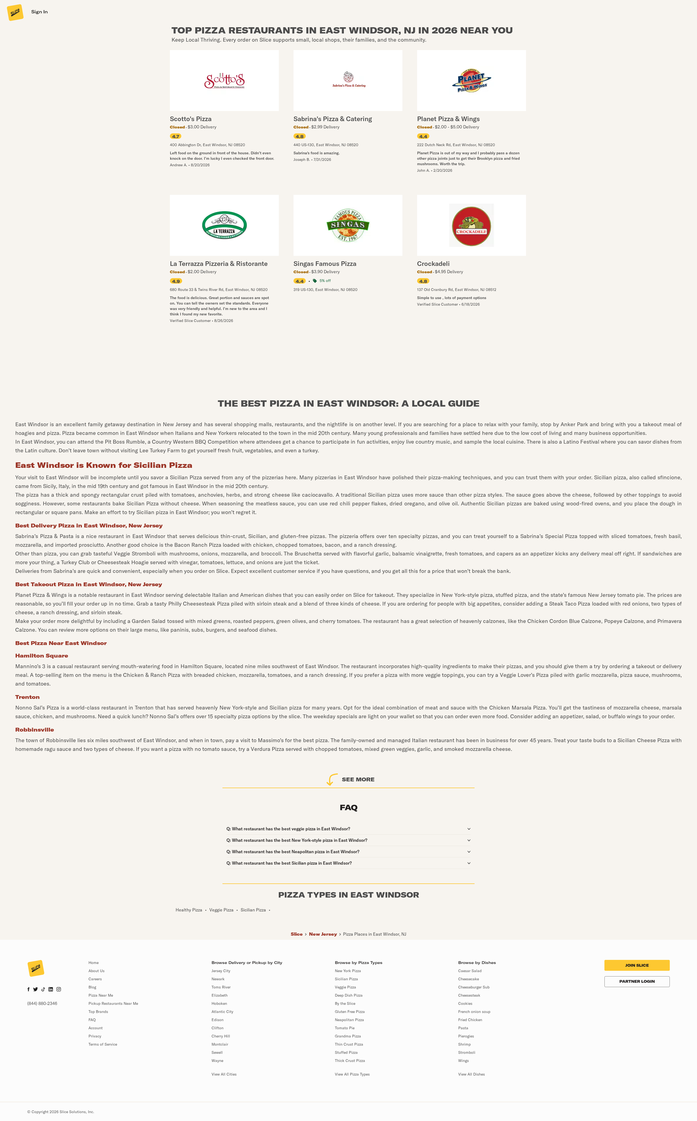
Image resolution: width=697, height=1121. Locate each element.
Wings (463, 1060)
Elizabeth (220, 995)
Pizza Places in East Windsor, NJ (374, 934)
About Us (96, 970)
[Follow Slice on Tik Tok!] (43, 990)
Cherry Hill (221, 1036)
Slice (297, 934)
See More (358, 779)
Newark (218, 978)
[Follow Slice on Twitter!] (35, 990)
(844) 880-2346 (42, 1003)
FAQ (92, 1019)
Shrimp (464, 1044)
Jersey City (221, 970)
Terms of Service (102, 1044)
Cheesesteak (469, 995)
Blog (92, 987)
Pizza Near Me (100, 995)
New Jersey (323, 934)
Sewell (217, 1052)
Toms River (221, 987)
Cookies (465, 1003)
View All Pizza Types (352, 1074)
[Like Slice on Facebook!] (28, 990)
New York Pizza (348, 970)
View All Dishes (471, 1074)
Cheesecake (468, 978)
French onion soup (474, 1011)
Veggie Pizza (345, 987)
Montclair (220, 1044)
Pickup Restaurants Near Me (113, 1003)
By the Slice (345, 1003)
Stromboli (466, 1052)
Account (95, 1027)
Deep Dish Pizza (349, 995)
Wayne (217, 1060)
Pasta (463, 1027)
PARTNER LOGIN (637, 981)
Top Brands (98, 1011)
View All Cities (224, 1074)
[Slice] (15, 12)
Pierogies (466, 1036)
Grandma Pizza (348, 1036)
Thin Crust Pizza (349, 1044)
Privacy (94, 1036)
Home (93, 962)
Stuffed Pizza (346, 1052)
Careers (95, 978)
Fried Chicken (470, 1019)
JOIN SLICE (637, 965)
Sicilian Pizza (346, 978)
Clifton (218, 1027)
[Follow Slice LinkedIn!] (50, 990)
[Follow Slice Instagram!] (58, 990)
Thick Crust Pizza (350, 1060)
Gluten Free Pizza (350, 1011)
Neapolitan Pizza (349, 1019)
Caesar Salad (470, 970)
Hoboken (219, 1003)
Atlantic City (222, 1011)
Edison (218, 1019)
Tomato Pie (344, 1027)
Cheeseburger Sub (474, 987)
